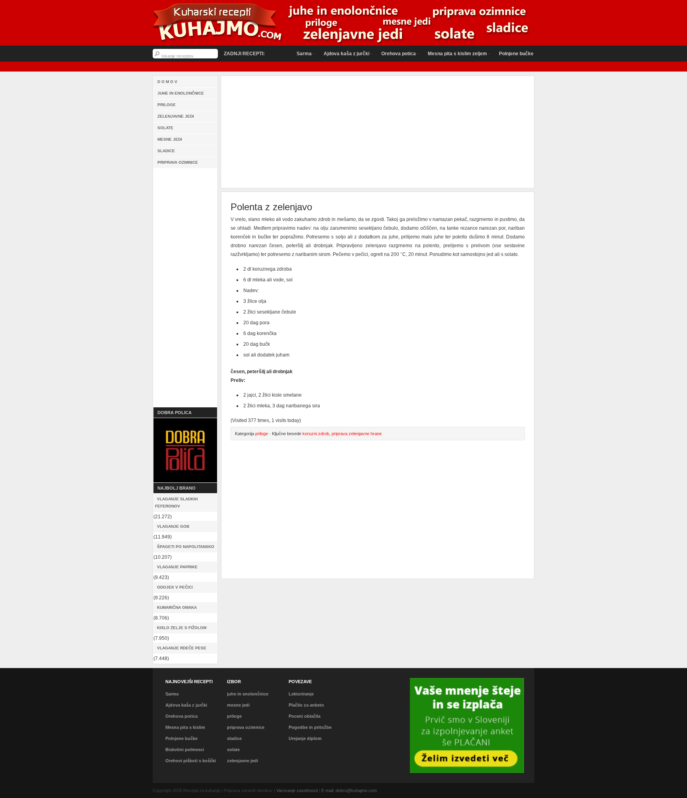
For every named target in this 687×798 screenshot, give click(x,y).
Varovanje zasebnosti (297, 790)
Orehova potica (382, 53)
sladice (166, 151)
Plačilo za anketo (306, 705)
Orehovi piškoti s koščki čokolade (190, 765)
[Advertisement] (185, 288)
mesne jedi (169, 139)
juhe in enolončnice (180, 93)
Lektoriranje (301, 693)
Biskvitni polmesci (184, 749)
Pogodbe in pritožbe (310, 727)
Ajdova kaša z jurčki (330, 53)
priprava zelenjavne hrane (357, 433)
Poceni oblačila (304, 716)
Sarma (288, 53)
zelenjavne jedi (175, 116)
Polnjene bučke (500, 53)
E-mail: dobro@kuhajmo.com (349, 790)
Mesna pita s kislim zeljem (441, 53)
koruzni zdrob (316, 433)
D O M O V (167, 81)
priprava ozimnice (177, 162)
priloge (166, 105)
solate (165, 128)
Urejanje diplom (305, 738)
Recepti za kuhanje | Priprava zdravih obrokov (343, 24)
